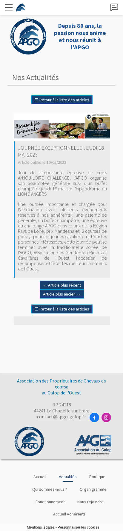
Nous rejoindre (90, 501)
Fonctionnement (50, 501)
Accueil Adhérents (69, 514)
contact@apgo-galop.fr (61, 417)
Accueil (39, 476)
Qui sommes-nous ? (49, 489)
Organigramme (93, 489)
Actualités (68, 476)
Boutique (97, 476)
